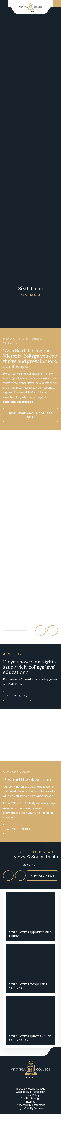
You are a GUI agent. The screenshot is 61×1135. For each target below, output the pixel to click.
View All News (42, 875)
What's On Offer (21, 829)
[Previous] (40, 630)
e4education (37, 1091)
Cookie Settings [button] (30, 1098)
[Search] (57, 3)
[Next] (52, 630)
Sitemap (30, 1101)
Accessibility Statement (30, 1104)
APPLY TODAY (17, 696)
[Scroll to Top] (52, 1051)
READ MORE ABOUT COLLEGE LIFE (30, 415)
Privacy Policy (30, 1095)
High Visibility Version (30, 1108)
